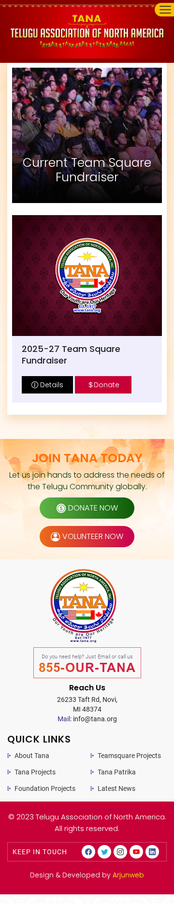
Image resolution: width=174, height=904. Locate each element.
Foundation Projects (44, 788)
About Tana (31, 755)
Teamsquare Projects (129, 755)
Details (50, 385)
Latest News (116, 788)
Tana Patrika (117, 772)
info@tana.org (87, 719)
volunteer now (92, 536)
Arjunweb (128, 875)
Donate (106, 385)
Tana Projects (35, 772)
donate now (93, 507)
